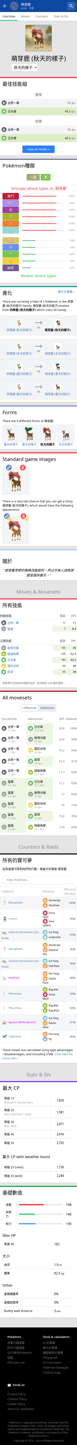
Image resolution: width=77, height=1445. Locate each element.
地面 (10, 240)
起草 (10, 672)
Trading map (52, 1372)
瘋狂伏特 (13, 666)
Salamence (14, 1036)
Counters (42, 16)
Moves (25, 16)
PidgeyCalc (50, 1358)
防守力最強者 (16, 1348)
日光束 (12, 111)
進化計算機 (50, 1348)
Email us (19, 1385)
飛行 (10, 203)
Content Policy (17, 1399)
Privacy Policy (16, 1394)
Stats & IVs (61, 16)
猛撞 (10, 629)
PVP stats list (16, 1362)
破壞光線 (13, 648)
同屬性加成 (28, 683)
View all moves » (38, 149)
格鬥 (10, 196)
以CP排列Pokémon (19, 1353)
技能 (10, 1358)
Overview (8, 16)
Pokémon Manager (56, 1367)
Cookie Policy (16, 1404)
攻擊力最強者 (16, 1343)
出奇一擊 (13, 103)
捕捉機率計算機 (53, 1353)
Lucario (12, 918)
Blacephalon (15, 902)
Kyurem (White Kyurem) (22, 1022)
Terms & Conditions (20, 1409)
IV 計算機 (49, 1343)
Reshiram (14, 977)
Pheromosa (15, 993)
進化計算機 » (66, 292)
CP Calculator (52, 1362)
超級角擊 (13, 654)
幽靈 (10, 268)
